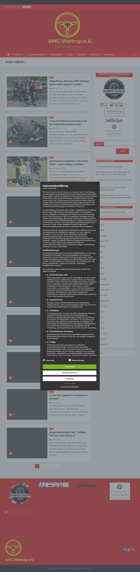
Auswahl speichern (69, 373)
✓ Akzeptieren (69, 367)
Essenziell (50, 360)
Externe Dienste (78, 360)
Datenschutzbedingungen (69, 387)
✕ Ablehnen (69, 379)
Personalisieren (70, 383)
